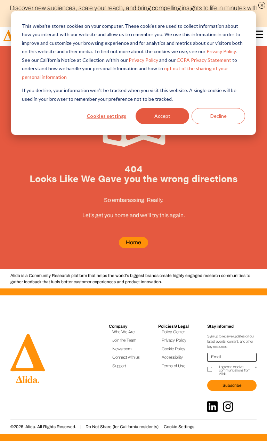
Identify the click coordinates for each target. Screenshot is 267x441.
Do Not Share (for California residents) (122, 426)
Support (119, 366)
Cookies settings (106, 116)
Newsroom (121, 348)
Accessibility (172, 357)
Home (133, 242)
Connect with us (126, 357)
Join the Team (124, 340)
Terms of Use (173, 366)
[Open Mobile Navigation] (258, 35)
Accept (162, 116)
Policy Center (173, 331)
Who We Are (123, 331)
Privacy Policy (221, 51)
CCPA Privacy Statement (204, 60)
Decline (218, 116)
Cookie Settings (179, 426)
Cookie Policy (173, 348)
